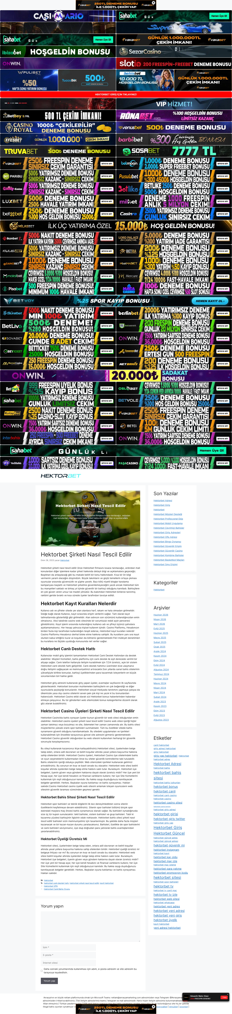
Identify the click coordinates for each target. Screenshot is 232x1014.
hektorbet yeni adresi (169, 911)
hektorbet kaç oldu (165, 857)
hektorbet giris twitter (169, 819)
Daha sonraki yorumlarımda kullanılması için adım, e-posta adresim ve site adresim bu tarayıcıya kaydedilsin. (90, 971)
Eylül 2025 (159, 628)
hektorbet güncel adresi (166, 841)
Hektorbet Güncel (169, 833)
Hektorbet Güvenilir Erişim (168, 546)
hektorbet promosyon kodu (171, 872)
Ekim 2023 (159, 710)
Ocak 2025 (159, 646)
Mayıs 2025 (160, 637)
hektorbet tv (163, 886)
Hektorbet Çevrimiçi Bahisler (169, 528)
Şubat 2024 (160, 697)
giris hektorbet (161, 752)
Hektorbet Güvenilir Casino (168, 550)
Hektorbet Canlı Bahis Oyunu (57, 889)
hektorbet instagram (166, 849)
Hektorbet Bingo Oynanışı (167, 541)
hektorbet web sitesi (167, 899)
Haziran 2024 (161, 678)
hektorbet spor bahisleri (166, 882)
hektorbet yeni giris (168, 915)
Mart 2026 (159, 624)
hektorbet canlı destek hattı (56, 883)
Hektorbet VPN (51, 886)
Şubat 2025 (160, 642)
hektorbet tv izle (165, 894)
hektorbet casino (162, 798)
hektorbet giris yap (163, 823)
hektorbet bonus (166, 787)
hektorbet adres (162, 759)
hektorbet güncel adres (166, 837)
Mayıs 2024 (160, 683)
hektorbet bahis (162, 768)
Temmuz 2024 (161, 674)
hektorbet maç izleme (165, 864)
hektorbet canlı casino (165, 795)
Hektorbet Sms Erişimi (165, 564)
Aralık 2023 (160, 701)
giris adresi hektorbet (165, 748)
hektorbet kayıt (161, 853)
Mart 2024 (159, 692)
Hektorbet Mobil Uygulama (168, 523)
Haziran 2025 (161, 633)
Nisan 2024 (160, 688)
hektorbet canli (164, 791)
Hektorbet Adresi (163, 500)
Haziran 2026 (161, 615)
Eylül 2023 (159, 715)
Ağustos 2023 (161, 720)
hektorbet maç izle (165, 861)
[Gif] (116, 226)
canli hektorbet (161, 745)
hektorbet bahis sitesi (167, 775)
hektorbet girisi (166, 814)
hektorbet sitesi (167, 877)
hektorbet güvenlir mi (169, 845)
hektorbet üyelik (165, 920)
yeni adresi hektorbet (167, 927)
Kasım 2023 (160, 706)
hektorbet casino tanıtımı (162, 806)
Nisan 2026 (160, 619)
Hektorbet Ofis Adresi (165, 537)
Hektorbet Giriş (162, 505)
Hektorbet (48, 880)
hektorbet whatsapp (164, 902)
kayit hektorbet (107, 883)
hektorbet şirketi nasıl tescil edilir (84, 883)
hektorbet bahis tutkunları (167, 782)
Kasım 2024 (160, 656)
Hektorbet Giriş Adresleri (167, 532)
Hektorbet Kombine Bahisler (169, 555)
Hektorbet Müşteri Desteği (168, 514)
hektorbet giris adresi (165, 809)
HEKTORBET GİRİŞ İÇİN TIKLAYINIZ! (116, 94)
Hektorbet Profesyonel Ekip (168, 518)
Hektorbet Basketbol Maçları (169, 560)
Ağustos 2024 (161, 669)
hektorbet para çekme (168, 868)
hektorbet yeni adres (167, 906)
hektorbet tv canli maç (165, 890)
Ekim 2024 (159, 660)
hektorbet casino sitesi (168, 802)
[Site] (58, 163)
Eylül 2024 (159, 665)
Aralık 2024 (160, 651)
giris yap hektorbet (165, 755)
